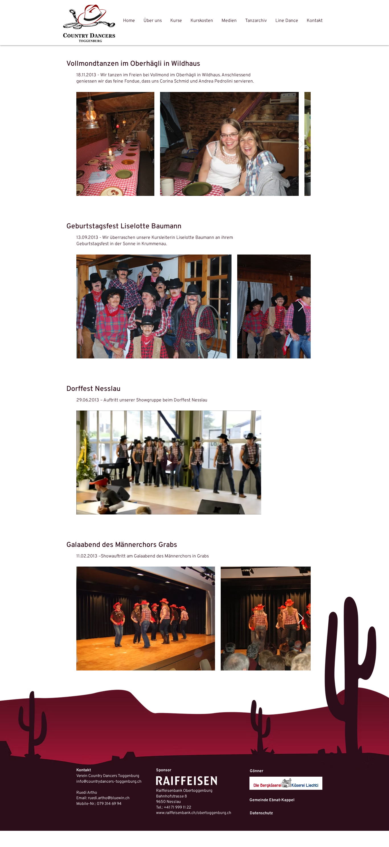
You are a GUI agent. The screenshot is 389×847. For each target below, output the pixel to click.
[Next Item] (301, 143)
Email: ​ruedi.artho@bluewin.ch (103, 798)
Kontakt (83, 770)
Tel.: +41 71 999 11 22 (173, 807)
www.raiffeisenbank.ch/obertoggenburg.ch (193, 813)
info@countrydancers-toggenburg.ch (109, 781)
